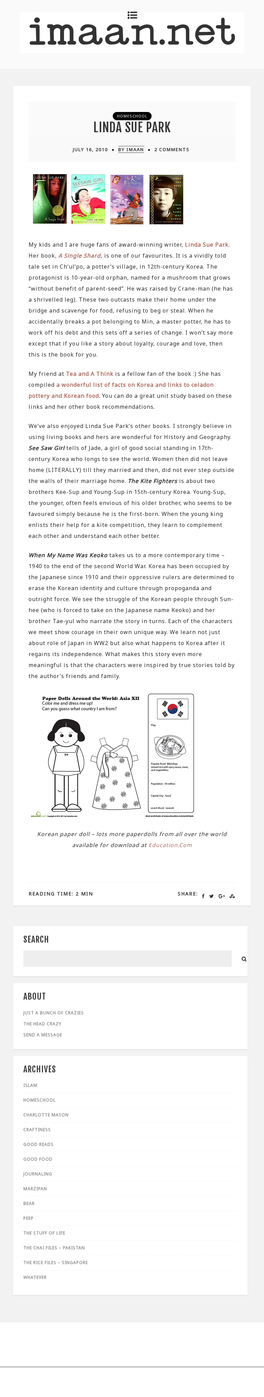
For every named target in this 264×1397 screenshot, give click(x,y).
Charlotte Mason (46, 1115)
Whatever (35, 1277)
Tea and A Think (89, 374)
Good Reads (38, 1144)
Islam (30, 1085)
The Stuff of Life (44, 1233)
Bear (29, 1203)
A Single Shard (79, 255)
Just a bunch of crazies (53, 1013)
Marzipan (35, 1189)
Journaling (37, 1174)
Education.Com (170, 845)
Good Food (38, 1159)
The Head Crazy (42, 1024)
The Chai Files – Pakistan (54, 1248)
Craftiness (37, 1130)
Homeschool (132, 116)
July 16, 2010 (90, 149)
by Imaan (131, 149)
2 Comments (172, 149)
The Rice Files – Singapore (55, 1262)
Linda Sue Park (132, 127)
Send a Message (42, 1035)
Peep (28, 1218)
